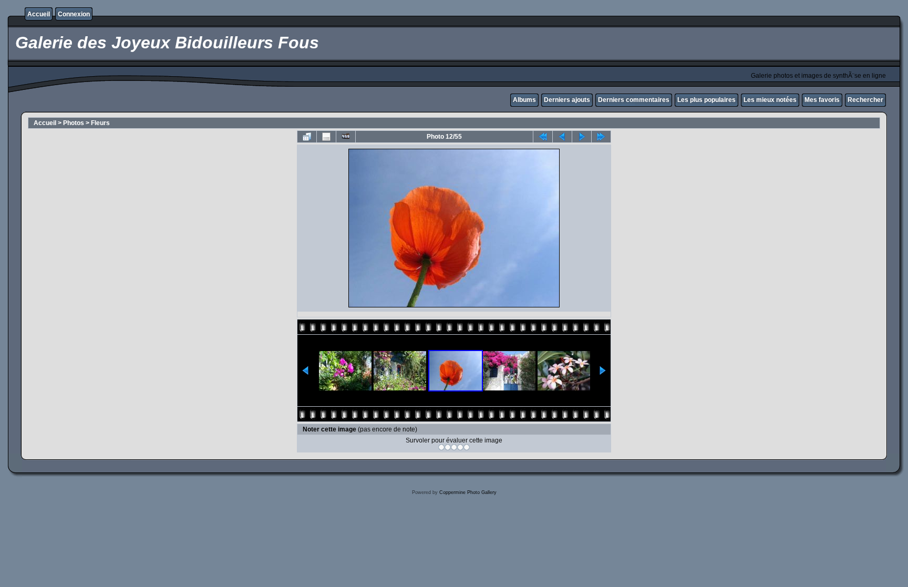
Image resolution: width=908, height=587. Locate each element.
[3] (454, 447)
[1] (441, 447)
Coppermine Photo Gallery (468, 492)
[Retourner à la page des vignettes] (306, 136)
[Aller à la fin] (601, 136)
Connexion (74, 14)
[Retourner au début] (542, 136)
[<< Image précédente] (562, 136)
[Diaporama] (345, 136)
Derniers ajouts (567, 100)
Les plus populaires (706, 100)
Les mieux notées (770, 100)
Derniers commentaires (633, 100)
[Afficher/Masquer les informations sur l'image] (326, 136)
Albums (524, 100)
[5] (466, 447)
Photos (73, 123)
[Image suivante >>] (581, 136)
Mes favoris (822, 100)
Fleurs (100, 123)
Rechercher (865, 100)
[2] (448, 447)
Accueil (38, 14)
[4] (460, 447)
